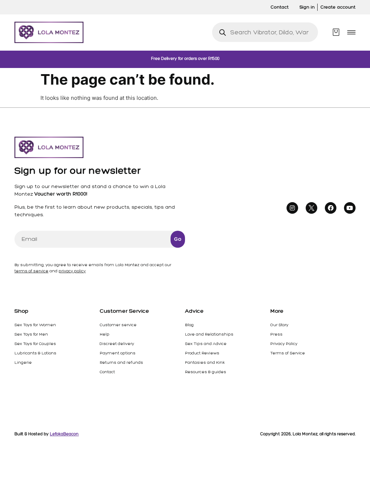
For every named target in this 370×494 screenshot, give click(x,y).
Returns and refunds (121, 362)
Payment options (117, 352)
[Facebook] (330, 208)
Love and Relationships (209, 334)
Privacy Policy (283, 343)
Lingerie (23, 362)
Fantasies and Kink (205, 362)
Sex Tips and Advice (206, 343)
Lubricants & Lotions (35, 352)
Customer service (118, 324)
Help (104, 334)
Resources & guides (205, 371)
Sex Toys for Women (35, 324)
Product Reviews (202, 352)
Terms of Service (287, 352)
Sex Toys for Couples (35, 343)
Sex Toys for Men (31, 334)
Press (276, 334)
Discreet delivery (117, 343)
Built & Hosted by (46, 433)
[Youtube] (350, 208)
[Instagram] (292, 208)
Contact (107, 371)
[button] (351, 32)
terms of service (31, 271)
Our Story (279, 324)
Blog (189, 324)
